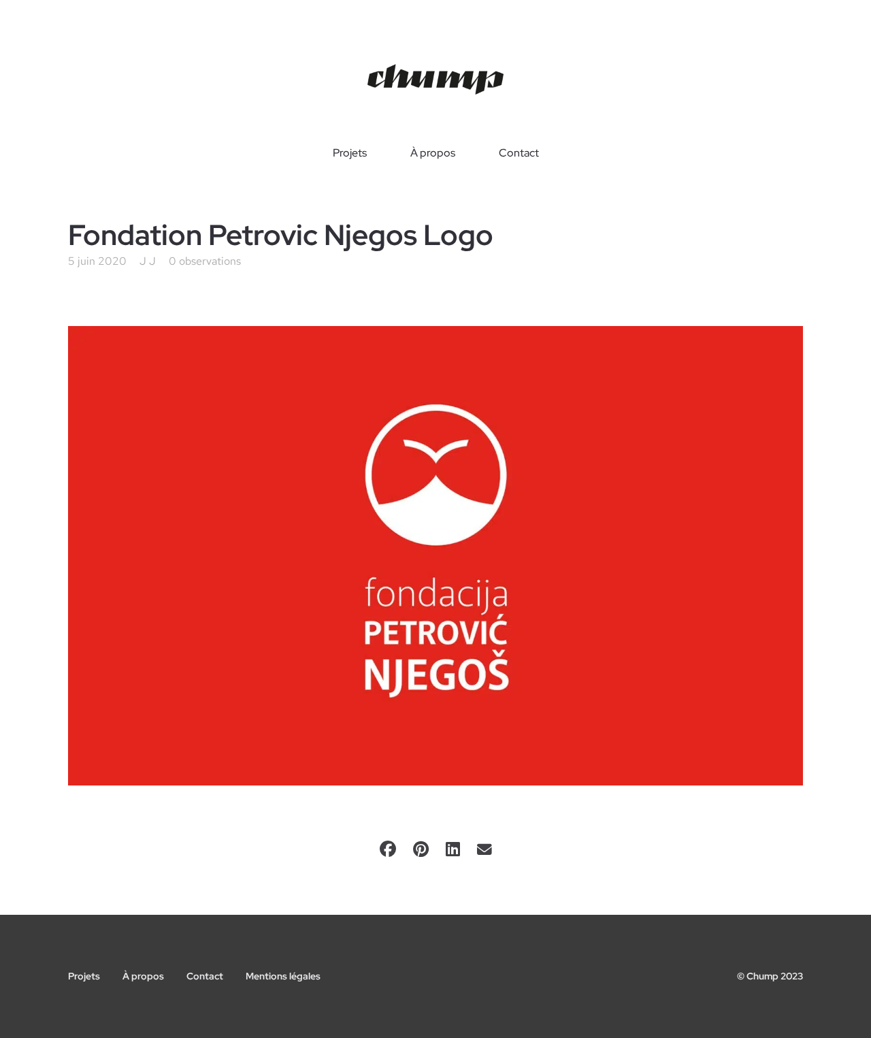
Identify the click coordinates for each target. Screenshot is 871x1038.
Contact (519, 153)
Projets (350, 153)
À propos (432, 153)
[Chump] (435, 80)
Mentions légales (283, 976)
